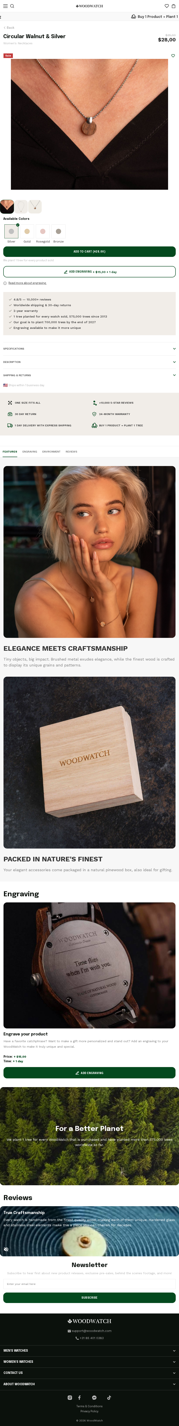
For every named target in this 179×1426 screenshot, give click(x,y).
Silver (11, 241)
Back (10, 27)
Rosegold (43, 241)
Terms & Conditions (89, 1406)
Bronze (58, 241)
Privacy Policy (89, 1411)
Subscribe (89, 1298)
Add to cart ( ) (90, 252)
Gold (27, 241)
